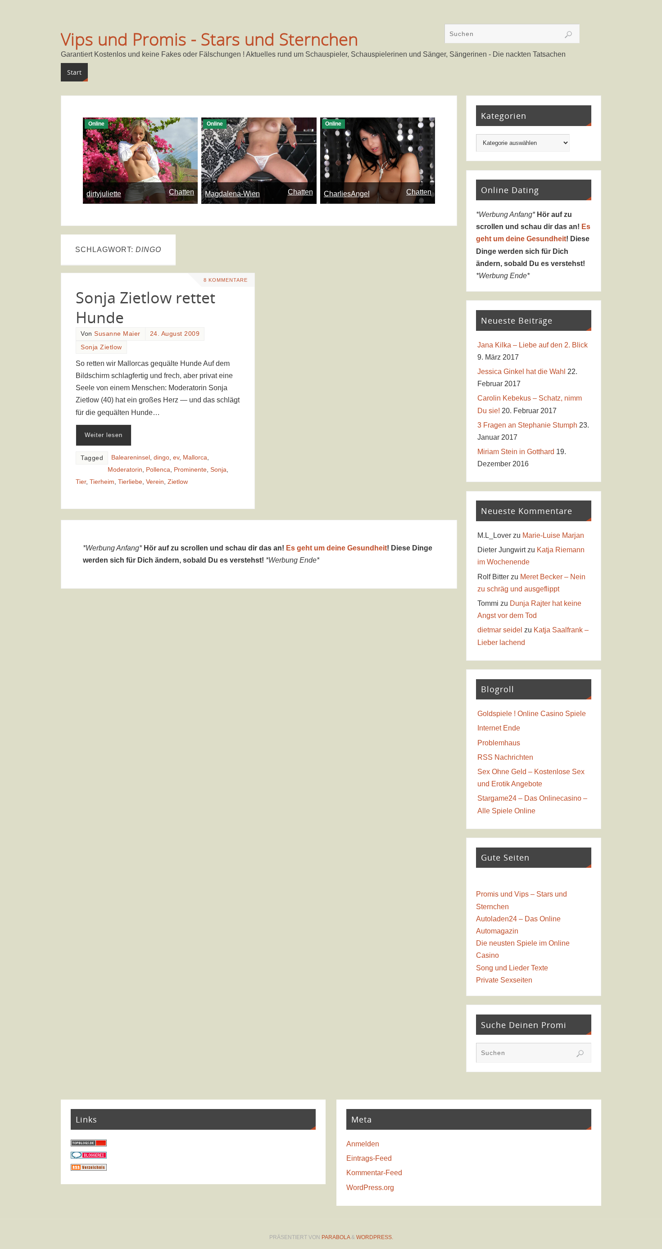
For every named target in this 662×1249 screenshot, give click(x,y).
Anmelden (362, 1144)
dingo (161, 457)
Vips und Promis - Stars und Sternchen (209, 39)
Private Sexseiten (504, 980)
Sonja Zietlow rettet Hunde (145, 307)
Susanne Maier (117, 333)
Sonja (218, 469)
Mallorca (195, 457)
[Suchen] (568, 34)
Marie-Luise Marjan (553, 535)
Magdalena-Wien (232, 194)
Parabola (336, 1237)
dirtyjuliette (103, 194)
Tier (81, 481)
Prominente (190, 469)
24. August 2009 (175, 333)
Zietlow (178, 481)
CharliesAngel (347, 194)
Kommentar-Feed (374, 1173)
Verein (155, 481)
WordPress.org (370, 1187)
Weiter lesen (103, 435)
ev (176, 457)
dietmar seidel (499, 630)
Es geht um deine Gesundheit (336, 548)
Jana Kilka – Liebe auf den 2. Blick (532, 345)
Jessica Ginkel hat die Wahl (521, 371)
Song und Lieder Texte (512, 968)
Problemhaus (498, 743)
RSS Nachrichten (505, 757)
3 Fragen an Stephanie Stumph (527, 425)
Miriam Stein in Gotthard (515, 451)
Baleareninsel (130, 457)
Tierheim (102, 481)
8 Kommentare (226, 280)
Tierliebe (130, 481)
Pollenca (158, 469)
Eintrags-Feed (369, 1158)
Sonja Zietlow (101, 347)
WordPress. (374, 1237)
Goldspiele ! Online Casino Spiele (531, 713)
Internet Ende (498, 728)
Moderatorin (125, 469)
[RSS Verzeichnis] (89, 1168)
